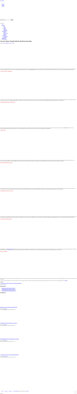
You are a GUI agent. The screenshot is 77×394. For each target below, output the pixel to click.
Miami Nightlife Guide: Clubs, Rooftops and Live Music (9, 289)
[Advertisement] (38, 13)
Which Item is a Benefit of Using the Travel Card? (8, 290)
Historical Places (4, 38)
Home (2, 24)
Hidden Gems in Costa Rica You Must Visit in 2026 (8, 307)
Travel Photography (4, 39)
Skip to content (2, 0)
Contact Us (3, 2)
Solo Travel (5, 34)
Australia (5, 27)
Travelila (13, 43)
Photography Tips (6, 33)
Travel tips (5, 284)
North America (5, 29)
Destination (3, 25)
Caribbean (5, 28)
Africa (4, 26)
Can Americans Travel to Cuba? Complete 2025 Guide (9, 354)
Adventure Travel (4, 37)
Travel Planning (4, 31)
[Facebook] (4, 393)
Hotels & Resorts (6, 36)
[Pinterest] (8, 393)
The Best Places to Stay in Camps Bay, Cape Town (8, 288)
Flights (4, 32)
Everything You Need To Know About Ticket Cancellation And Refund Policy (10, 283)
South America (5, 30)
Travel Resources (4, 35)
